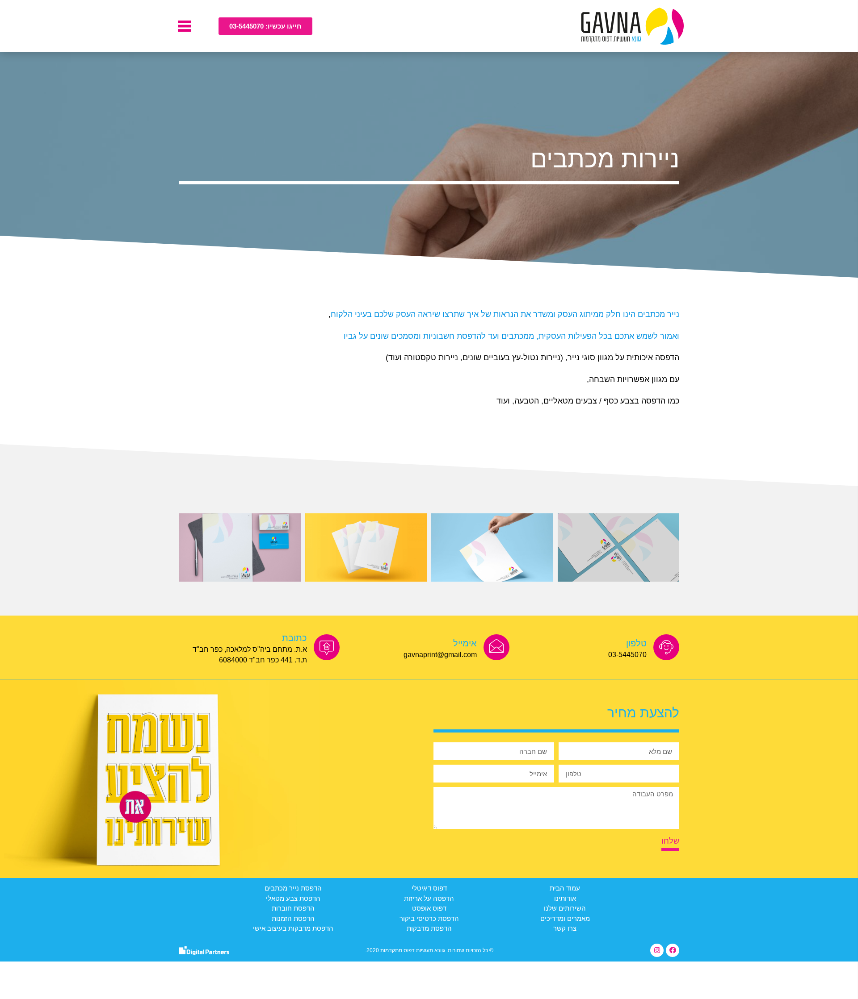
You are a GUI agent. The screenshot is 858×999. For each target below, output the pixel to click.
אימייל (465, 643)
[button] (265, 26)
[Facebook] (672, 950)
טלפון (636, 643)
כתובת (294, 638)
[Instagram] (657, 950)
